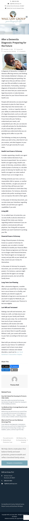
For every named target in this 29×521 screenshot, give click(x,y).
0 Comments (22, 51)
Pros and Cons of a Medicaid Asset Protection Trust (7, 440)
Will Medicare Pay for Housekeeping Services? (21, 440)
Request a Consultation (14, 463)
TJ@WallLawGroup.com (15, 3)
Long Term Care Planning (9, 51)
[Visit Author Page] (14, 379)
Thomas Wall (19, 49)
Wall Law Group (10, 514)
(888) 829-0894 (15, 1)
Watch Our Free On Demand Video (15, 8)
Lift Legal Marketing (19, 518)
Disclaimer (14, 516)
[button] (27, 16)
